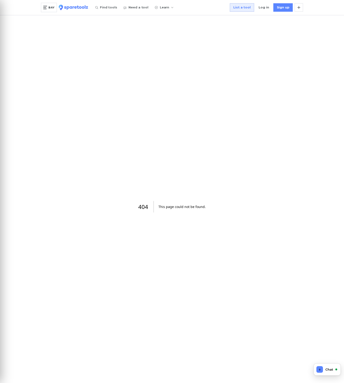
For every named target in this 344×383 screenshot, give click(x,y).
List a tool (242, 7)
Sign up (283, 7)
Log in (264, 7)
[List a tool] (299, 7)
